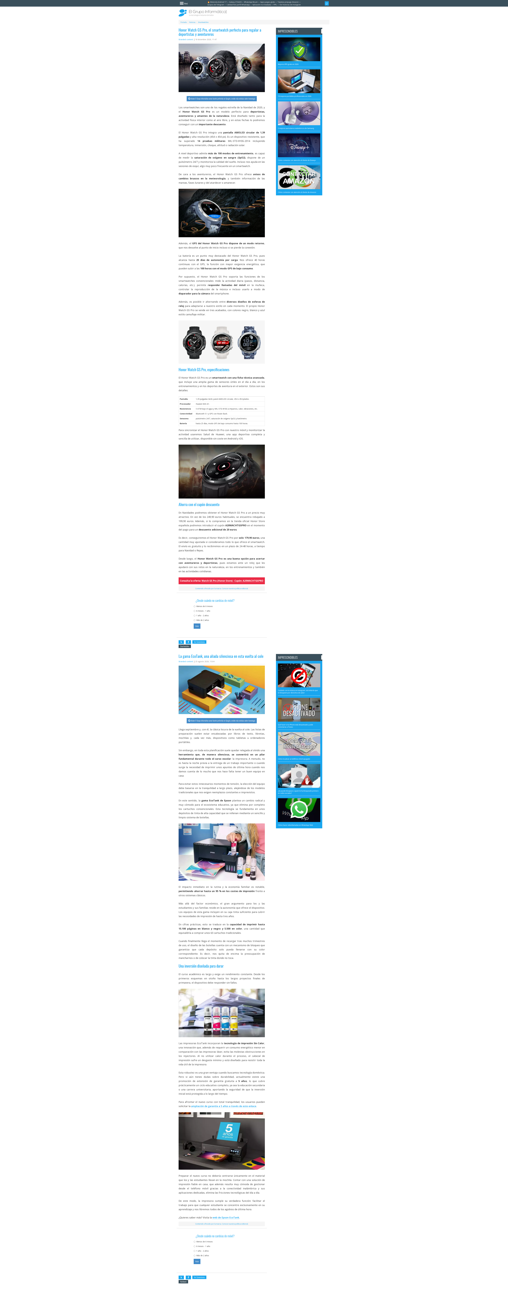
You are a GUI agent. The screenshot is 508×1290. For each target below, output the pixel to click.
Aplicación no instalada (261, 4)
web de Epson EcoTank (225, 1217)
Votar (197, 626)
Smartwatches (184, 646)
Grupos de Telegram (215, 4)
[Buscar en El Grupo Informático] (327, 3)
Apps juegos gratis (267, 2)
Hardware (183, 1281)
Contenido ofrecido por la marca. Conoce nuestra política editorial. (221, 588)
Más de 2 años (202, 620)
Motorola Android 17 (218, 2)
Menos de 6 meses (204, 606)
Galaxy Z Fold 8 (235, 2)
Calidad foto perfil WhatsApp (238, 4)
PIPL (275, 4)
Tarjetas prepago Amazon (288, 2)
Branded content (186, 39)
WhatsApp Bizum (251, 2)
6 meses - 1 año (203, 611)
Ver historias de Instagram (290, 4)
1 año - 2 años (202, 615)
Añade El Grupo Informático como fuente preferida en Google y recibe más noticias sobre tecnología (223, 98)
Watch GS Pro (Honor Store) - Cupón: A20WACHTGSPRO (232, 580)
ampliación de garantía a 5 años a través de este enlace (223, 1106)
